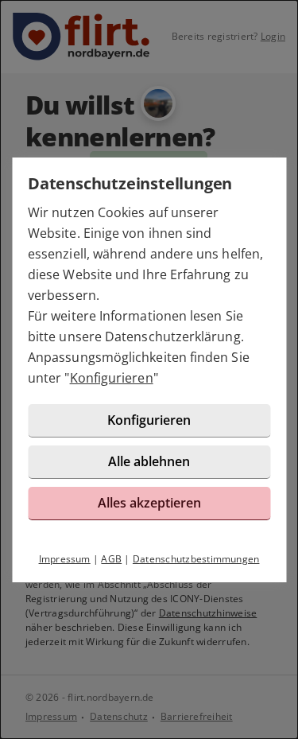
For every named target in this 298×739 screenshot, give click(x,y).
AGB (111, 559)
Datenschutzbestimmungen (196, 559)
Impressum (65, 559)
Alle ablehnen (149, 461)
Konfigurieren (111, 378)
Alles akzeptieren (149, 502)
